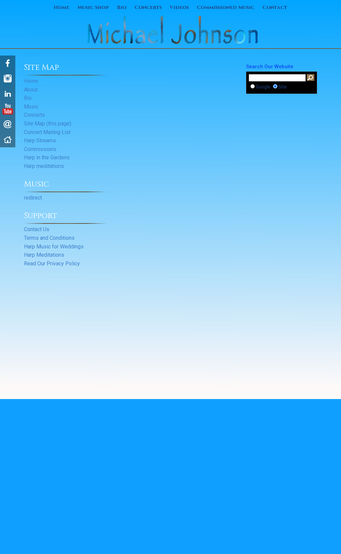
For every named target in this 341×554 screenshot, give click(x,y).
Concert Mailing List (47, 132)
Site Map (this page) (47, 123)
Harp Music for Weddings (54, 246)
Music (31, 106)
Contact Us (36, 229)
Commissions (40, 149)
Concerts (148, 7)
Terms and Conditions (49, 238)
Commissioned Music (225, 7)
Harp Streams (40, 140)
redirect (33, 198)
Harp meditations (44, 166)
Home (61, 7)
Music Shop (93, 7)
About (31, 89)
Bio (122, 7)
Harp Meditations (44, 255)
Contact (274, 7)
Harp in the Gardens (47, 157)
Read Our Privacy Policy (52, 263)
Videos (179, 7)
